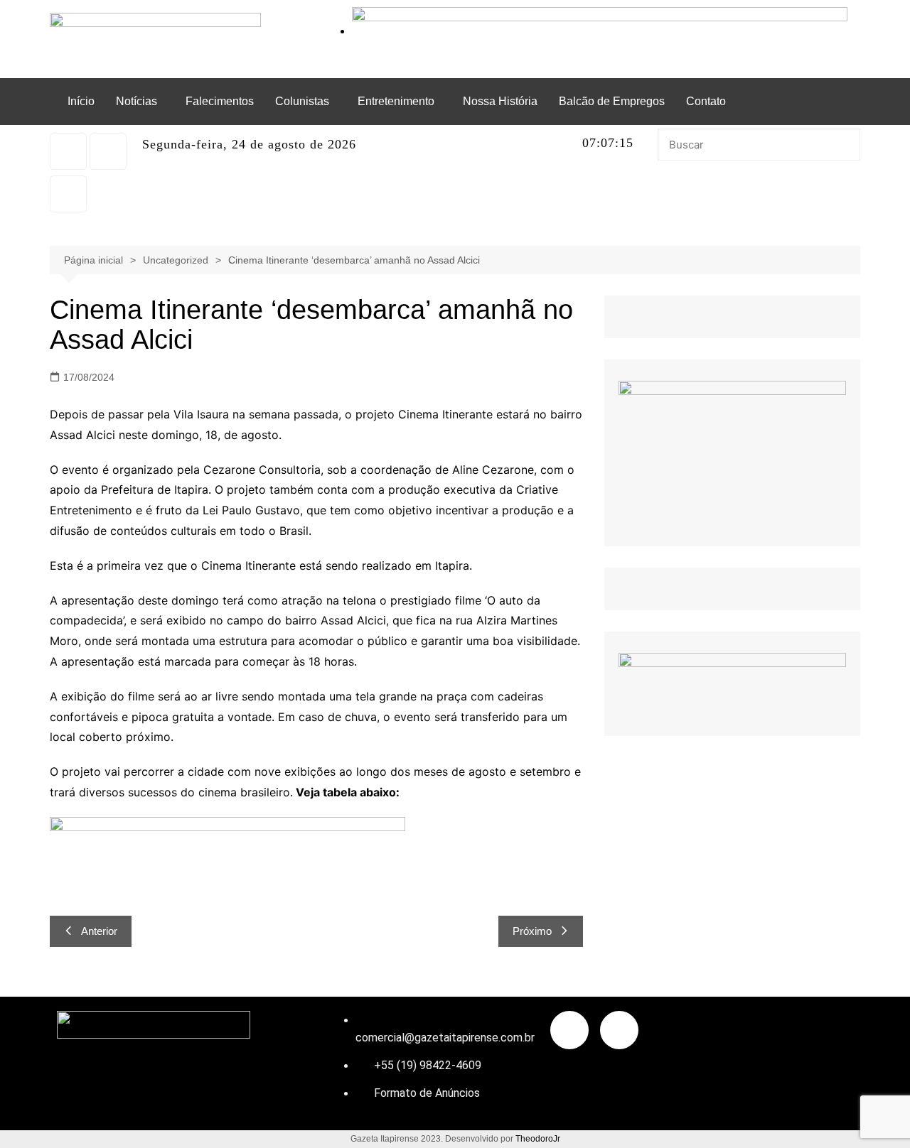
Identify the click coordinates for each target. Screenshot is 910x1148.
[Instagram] (68, 151)
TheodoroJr (537, 1139)
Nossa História (500, 101)
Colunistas (302, 101)
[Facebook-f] (569, 1030)
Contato (706, 101)
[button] (140, 101)
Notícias (136, 101)
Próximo (532, 931)
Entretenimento (396, 101)
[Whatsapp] (108, 151)
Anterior (99, 931)
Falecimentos (220, 101)
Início (81, 101)
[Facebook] (68, 193)
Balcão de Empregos (612, 101)
